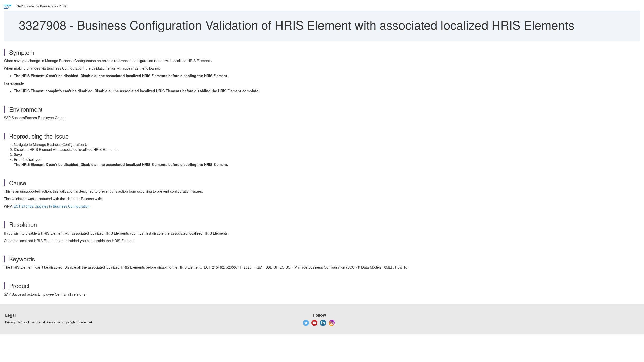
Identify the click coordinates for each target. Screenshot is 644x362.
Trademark (85, 322)
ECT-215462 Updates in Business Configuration (52, 206)
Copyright (69, 322)
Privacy (10, 322)
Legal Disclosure (48, 322)
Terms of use (26, 322)
